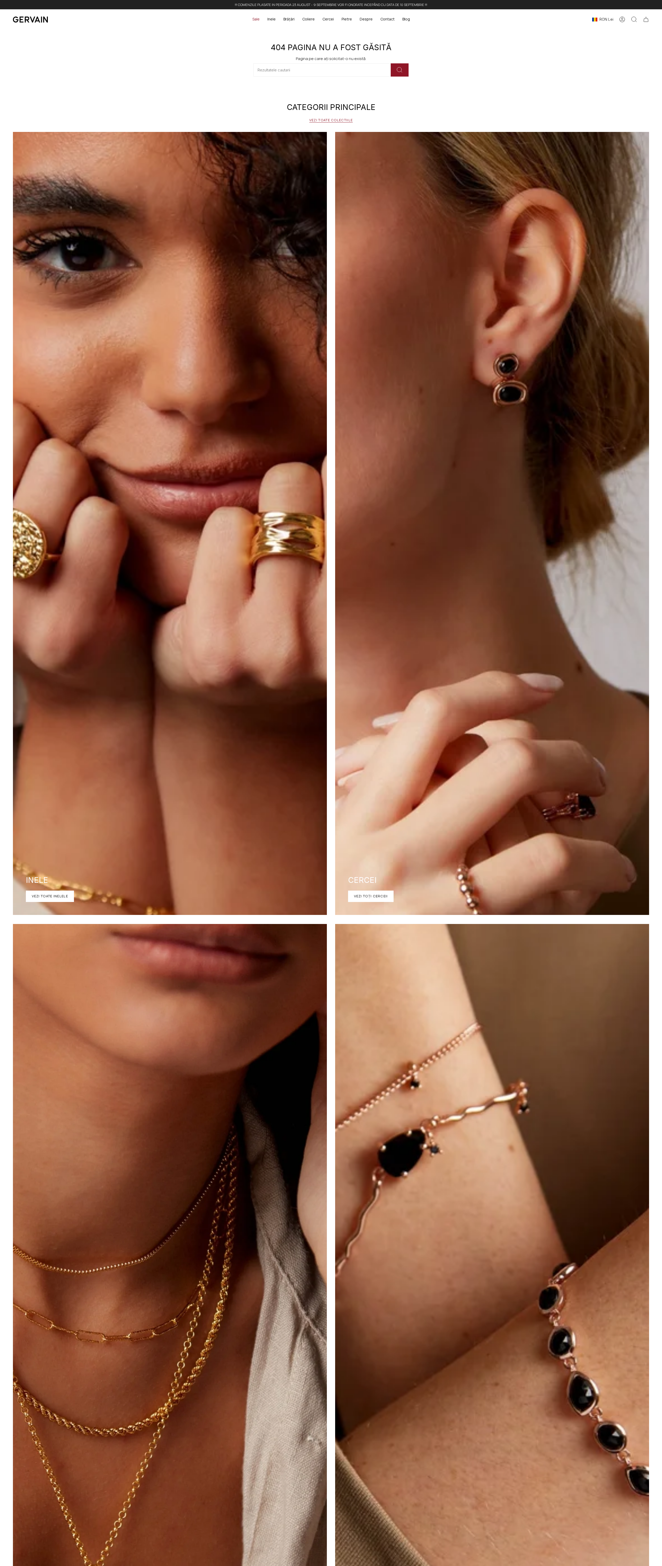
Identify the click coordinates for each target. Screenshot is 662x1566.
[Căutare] (400, 70)
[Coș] (646, 19)
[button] (272, 19)
